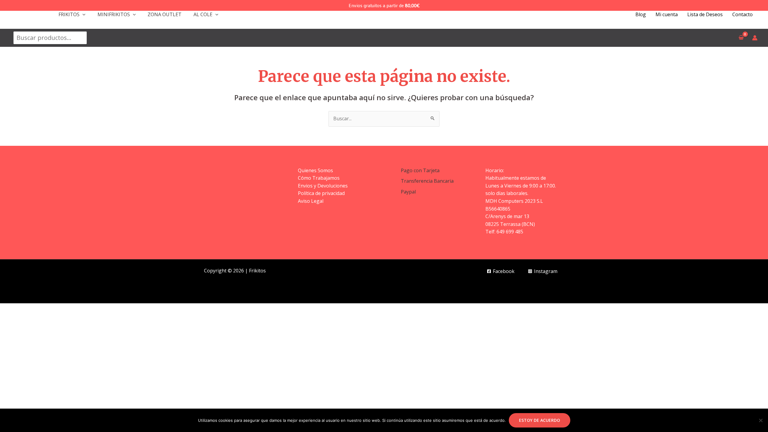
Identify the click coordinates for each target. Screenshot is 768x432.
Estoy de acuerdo (539, 420)
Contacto (742, 14)
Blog (640, 14)
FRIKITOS (69, 14)
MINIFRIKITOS (114, 14)
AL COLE (203, 14)
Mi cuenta (667, 14)
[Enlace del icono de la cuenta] (755, 37)
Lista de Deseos (705, 14)
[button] (83, 14)
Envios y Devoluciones (323, 185)
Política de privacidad (321, 193)
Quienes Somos (315, 170)
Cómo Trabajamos (319, 178)
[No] (761, 420)
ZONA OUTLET (165, 14)
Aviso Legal (310, 201)
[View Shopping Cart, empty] (741, 38)
